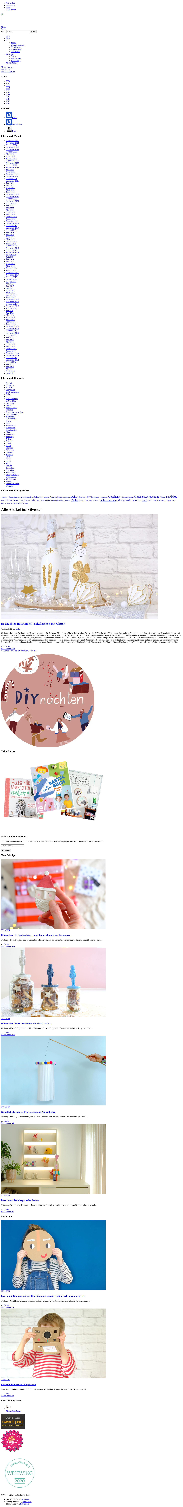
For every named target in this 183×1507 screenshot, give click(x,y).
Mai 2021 (10, 185)
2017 (8, 97)
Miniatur (43, 500)
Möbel (13, 43)
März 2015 (10, 346)
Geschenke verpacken (14, 412)
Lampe (27, 500)
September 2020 (12, 201)
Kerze (2, 500)
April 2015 (10, 344)
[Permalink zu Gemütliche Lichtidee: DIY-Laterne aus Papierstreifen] (53, 1105)
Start (8, 36)
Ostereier (67, 500)
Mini (37, 500)
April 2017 (10, 290)
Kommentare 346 (8, 946)
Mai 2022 (10, 170)
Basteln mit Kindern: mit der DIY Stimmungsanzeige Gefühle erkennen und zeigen (43, 1296)
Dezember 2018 (12, 246)
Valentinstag (16, 61)
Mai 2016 (10, 315)
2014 (8, 103)
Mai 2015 (10, 342)
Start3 (8, 461)
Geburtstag (104, 497)
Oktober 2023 (11, 152)
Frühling (9, 410)
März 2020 (10, 214)
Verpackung (171, 500)
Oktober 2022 (11, 165)
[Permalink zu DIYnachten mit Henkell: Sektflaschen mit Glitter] (79, 618)
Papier (8, 446)
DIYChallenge (12, 399)
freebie (8, 405)
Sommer (9, 454)
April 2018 (10, 264)
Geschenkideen (12, 414)
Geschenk (114, 496)
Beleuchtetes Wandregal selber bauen (20, 1200)
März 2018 (10, 266)
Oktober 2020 (11, 199)
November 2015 (12, 328)
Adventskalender (26, 497)
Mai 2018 (10, 261)
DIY (8, 40)
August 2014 (11, 362)
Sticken (9, 466)
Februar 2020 (11, 217)
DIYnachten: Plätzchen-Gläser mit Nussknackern (26, 1023)
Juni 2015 (10, 340)
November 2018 (12, 248)
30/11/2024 (5, 930)
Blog (8, 38)
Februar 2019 (11, 241)
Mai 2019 (10, 235)
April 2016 (10, 317)
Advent (9, 383)
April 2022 (10, 172)
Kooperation (11, 10)
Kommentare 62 (7, 1211)
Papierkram (15, 52)
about (8, 7)
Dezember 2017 (12, 273)
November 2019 (12, 223)
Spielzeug (136, 500)
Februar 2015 (11, 349)
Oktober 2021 (11, 179)
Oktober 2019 (11, 226)
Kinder (9, 500)
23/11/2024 (5, 1019)
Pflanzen (9, 448)
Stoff (144, 500)
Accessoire (4, 497)
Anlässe (9, 387)
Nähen (8, 439)
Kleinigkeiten (16, 47)
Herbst (8, 421)
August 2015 (11, 335)
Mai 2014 (10, 369)
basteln (53, 497)
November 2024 (12, 143)
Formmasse (95, 497)
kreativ (15, 500)
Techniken (10, 468)
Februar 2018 (11, 268)
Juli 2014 (9, 364)
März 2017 (10, 293)
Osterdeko (59, 500)
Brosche (66, 497)
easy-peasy (10, 403)
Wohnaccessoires (17, 45)
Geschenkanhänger (127, 497)
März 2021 (10, 190)
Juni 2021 (10, 183)
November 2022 (12, 163)
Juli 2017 (9, 284)
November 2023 (12, 150)
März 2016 (10, 320)
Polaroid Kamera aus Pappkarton (18, 1384)
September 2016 (12, 306)
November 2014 (12, 355)
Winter (8, 481)
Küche (21, 500)
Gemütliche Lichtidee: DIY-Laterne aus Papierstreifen (28, 1112)
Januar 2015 (11, 351)
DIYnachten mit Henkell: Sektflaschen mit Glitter (33, 623)
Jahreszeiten (10, 425)
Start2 (8, 459)
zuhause (25, 503)
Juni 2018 (10, 259)
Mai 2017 (10, 288)
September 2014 (12, 360)
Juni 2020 (10, 208)
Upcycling (10, 470)
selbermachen (108, 500)
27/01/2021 (5, 1291)
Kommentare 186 (8, 648)
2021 (8, 88)
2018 (8, 94)
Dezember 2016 (12, 299)
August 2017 (11, 281)
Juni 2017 (10, 286)
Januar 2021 (11, 192)
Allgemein (10, 385)
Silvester (9, 452)
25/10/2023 (5, 1195)
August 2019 (11, 230)
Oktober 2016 (11, 304)
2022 (8, 86)
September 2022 (12, 167)
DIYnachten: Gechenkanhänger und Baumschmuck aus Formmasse (36, 935)
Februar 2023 (11, 158)
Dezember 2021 (12, 174)
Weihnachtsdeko (6, 503)
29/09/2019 (5, 1380)
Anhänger (37, 497)
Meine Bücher (11, 63)
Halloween (10, 416)
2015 (8, 101)
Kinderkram (10, 428)
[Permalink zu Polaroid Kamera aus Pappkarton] (53, 1377)
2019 (8, 92)
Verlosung (161, 500)
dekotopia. (25, 1499)
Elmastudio (24, 1504)
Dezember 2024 (12, 141)
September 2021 (12, 181)
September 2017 (12, 279)
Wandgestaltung (12, 475)
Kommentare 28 (7, 1307)
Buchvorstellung (12, 392)
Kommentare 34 (7, 1123)
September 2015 (12, 333)
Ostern (13, 56)
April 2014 (10, 371)
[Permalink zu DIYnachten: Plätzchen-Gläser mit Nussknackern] (53, 1016)
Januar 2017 (11, 297)
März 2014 (10, 373)
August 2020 (11, 203)
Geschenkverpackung (146, 496)
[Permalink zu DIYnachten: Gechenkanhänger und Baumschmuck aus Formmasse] (53, 928)
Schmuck (96, 500)
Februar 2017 (11, 295)
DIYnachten (11, 401)
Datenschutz (11, 3)
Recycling (88, 500)
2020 (8, 90)
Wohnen (9, 486)
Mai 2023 (10, 154)
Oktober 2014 (11, 358)
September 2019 (12, 228)
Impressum (10, 5)
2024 (8, 81)
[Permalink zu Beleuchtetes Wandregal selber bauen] (53, 1193)
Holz (8, 423)
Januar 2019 (11, 243)
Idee (174, 496)
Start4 (8, 463)
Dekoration (82, 497)
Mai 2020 (10, 210)
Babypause (10, 390)
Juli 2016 (9, 311)
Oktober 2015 (11, 331)
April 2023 (10, 156)
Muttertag (10, 437)
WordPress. (27, 1502)
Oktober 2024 (11, 145)
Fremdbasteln (11, 408)
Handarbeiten (16, 49)
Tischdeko (153, 500)
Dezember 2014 (12, 353)
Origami (9, 441)
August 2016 (11, 308)
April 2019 (10, 237)
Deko (8, 394)
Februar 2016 (11, 322)
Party (81, 500)
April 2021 (10, 188)
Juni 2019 (10, 232)
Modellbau (10, 434)
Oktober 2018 (11, 250)
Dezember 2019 (12, 221)
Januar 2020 (11, 219)
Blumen (60, 497)
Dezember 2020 (12, 194)
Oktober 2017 (11, 277)
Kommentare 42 (7, 1396)
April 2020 (10, 212)
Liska (18, 629)
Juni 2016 (10, 313)
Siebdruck (10, 450)
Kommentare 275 (8, 1035)
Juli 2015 (9, 337)
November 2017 (12, 275)
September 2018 (12, 252)
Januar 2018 (11, 270)
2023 (8, 83)
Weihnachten (16, 58)
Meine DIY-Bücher (13, 1411)
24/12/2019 (5, 646)
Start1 (8, 457)
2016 (8, 99)
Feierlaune (10, 54)
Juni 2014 (10, 367)
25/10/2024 (5, 1107)
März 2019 (10, 239)
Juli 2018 (9, 257)
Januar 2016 (11, 324)
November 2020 (12, 196)
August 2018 (11, 255)
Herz (163, 497)
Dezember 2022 (12, 161)
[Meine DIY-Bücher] (8, 1409)
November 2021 (12, 176)
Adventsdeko (14, 497)
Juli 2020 (9, 205)
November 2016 (12, 302)
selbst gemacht (124, 500)
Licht (32, 500)
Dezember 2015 (12, 326)
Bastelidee (47, 497)
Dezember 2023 (12, 147)
